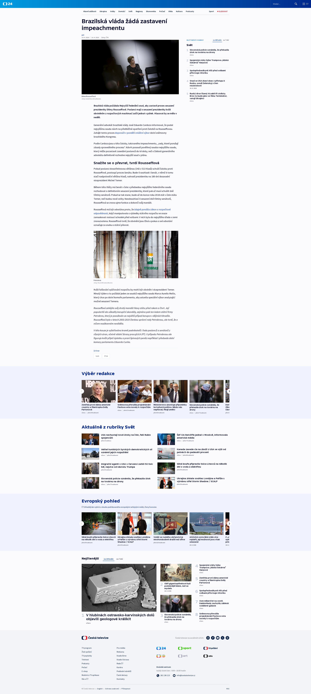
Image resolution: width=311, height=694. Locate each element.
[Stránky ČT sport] (184, 648)
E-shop (85, 671)
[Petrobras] (136, 254)
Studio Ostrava (123, 659)
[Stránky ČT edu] (207, 656)
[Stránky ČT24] (161, 648)
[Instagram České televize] (208, 638)
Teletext (85, 659)
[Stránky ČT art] (182, 656)
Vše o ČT (85, 679)
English (99, 689)
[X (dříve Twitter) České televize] (223, 638)
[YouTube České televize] (218, 638)
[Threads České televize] (227, 638)
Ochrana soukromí (112, 689)
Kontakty (121, 679)
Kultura (179, 11)
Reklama (120, 652)
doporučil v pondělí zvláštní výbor (132, 132)
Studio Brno (121, 655)
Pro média (121, 648)
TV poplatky (87, 655)
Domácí (121, 11)
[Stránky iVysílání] (210, 648)
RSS (227, 689)
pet (83, 35)
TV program (87, 648)
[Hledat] (296, 4)
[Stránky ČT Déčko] (160, 656)
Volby (112, 11)
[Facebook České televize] (213, 638)
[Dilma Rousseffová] (130, 67)
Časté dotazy (122, 675)
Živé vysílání (87, 652)
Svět (130, 11)
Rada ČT (120, 663)
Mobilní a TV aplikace (90, 675)
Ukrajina (103, 11)
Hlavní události (89, 11)
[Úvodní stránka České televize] (95, 638)
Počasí (162, 11)
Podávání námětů (124, 671)
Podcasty (190, 11)
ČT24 (106, 356)
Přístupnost (125, 689)
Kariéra (120, 667)
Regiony (139, 11)
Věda (170, 11)
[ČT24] (7, 3)
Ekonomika (151, 11)
